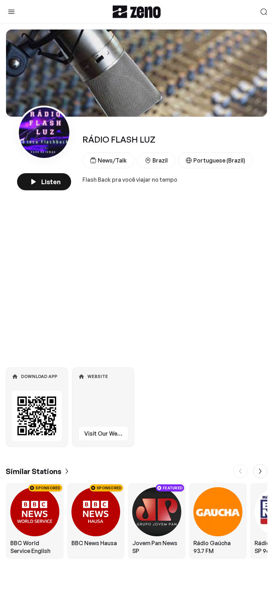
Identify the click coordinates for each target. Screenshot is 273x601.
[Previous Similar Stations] (240, 471)
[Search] (263, 11)
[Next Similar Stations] (260, 471)
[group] (136, 521)
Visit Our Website (106, 433)
